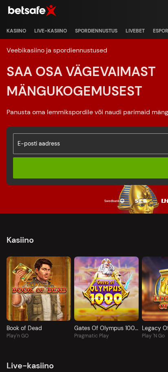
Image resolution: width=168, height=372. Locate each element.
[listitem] (16, 31)
